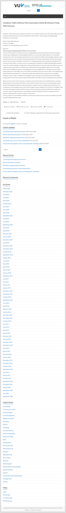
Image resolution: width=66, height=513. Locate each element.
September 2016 (8, 300)
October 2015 (7, 321)
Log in (4, 492)
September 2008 (8, 396)
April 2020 (6, 230)
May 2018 (6, 264)
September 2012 (8, 381)
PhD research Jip (8, 448)
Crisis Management (8, 415)
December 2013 (7, 360)
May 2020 (6, 227)
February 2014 (7, 354)
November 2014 (8, 345)
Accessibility (6, 406)
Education (34, 106)
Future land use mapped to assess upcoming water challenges (21, 143)
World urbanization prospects (12, 134)
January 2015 (7, 339)
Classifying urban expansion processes (14, 131)
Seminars (5, 460)
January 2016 (7, 312)
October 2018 (7, 252)
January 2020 (7, 237)
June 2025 (6, 194)
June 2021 (6, 221)
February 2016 (7, 309)
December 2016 (7, 291)
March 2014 (6, 351)
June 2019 (6, 243)
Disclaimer (27, 510)
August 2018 (7, 258)
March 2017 (6, 285)
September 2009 (8, 390)
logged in (13, 123)
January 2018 (7, 273)
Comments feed (7, 498)
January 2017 (7, 288)
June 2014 (6, 348)
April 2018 (6, 267)
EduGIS (5, 424)
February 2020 (7, 234)
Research (5, 451)
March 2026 (6, 188)
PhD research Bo (8, 445)
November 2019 (8, 240)
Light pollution (14, 102)
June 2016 (6, 303)
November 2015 (8, 318)
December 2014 (7, 342)
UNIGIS (23, 102)
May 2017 (6, 282)
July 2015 (6, 324)
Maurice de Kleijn (10, 106)
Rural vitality (6, 457)
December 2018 (7, 246)
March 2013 (6, 375)
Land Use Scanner (8, 430)
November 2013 (8, 363)
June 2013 (6, 372)
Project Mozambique (12, 113)
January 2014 (7, 357)
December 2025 (7, 191)
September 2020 (8, 224)
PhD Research (7, 442)
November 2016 (8, 294)
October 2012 (7, 378)
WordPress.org (7, 501)
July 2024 (6, 197)
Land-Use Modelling (9, 433)
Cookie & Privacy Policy (36, 510)
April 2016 (6, 306)
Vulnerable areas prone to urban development (16, 140)
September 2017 (8, 276)
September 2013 (8, 369)
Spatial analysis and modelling (12, 466)
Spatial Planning (7, 469)
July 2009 (6, 393)
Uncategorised (7, 479)
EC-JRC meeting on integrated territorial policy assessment (42, 113)
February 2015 (7, 336)
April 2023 (6, 212)
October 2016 (7, 297)
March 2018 (6, 270)
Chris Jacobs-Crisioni (9, 409)
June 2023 (6, 209)
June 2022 (6, 218)
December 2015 (7, 315)
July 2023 (6, 206)
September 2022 (8, 215)
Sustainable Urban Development (12, 476)
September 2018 (8, 255)
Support (5, 472)
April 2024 (6, 200)
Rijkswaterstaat (7, 454)
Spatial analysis (7, 463)
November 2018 (8, 249)
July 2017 (6, 279)
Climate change (7, 412)
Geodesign (6, 427)
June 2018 (6, 261)
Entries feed (6, 495)
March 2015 (6, 333)
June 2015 (6, 327)
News (4, 439)
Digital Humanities (8, 418)
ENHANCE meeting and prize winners (14, 137)
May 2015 (6, 330)
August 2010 (7, 387)
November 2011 (8, 384)
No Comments (49, 106)
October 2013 (7, 366)
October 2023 (7, 203)
